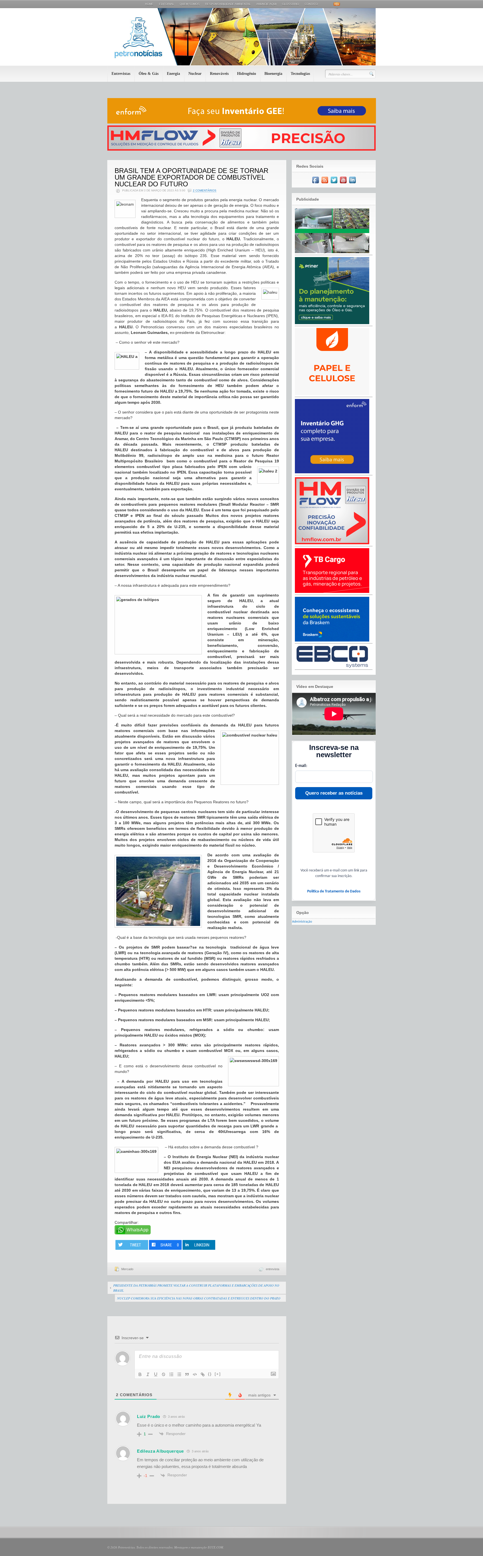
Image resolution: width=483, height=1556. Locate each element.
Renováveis (219, 74)
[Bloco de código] (195, 1374)
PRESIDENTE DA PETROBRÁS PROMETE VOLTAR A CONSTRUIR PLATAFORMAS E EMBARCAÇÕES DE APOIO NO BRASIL (196, 1288)
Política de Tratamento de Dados (334, 891)
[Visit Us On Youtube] (343, 183)
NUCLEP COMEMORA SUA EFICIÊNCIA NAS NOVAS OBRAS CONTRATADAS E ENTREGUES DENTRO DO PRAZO (198, 1298)
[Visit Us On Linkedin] (352, 183)
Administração (302, 921)
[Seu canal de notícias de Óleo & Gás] (241, 64)
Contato (311, 4)
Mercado (127, 1269)
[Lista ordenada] (171, 1374)
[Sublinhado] (156, 1374)
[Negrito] (140, 1374)
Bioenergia (273, 74)
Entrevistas (121, 74)
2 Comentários (204, 190)
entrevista (272, 1269)
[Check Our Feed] (324, 183)
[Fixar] (163, 1374)
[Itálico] (148, 1374)
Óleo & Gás (148, 74)
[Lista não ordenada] (179, 1374)
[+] (218, 1374)
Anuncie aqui (266, 4)
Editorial (166, 4)
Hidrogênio (246, 74)
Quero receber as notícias (334, 793)
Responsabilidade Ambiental (228, 4)
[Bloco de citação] (187, 1374)
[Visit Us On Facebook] (315, 183)
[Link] (203, 1374)
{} (210, 1374)
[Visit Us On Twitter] (333, 183)
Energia (173, 74)
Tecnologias (300, 74)
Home (149, 4)
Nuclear (195, 74)
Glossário (290, 4)
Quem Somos (190, 4)
